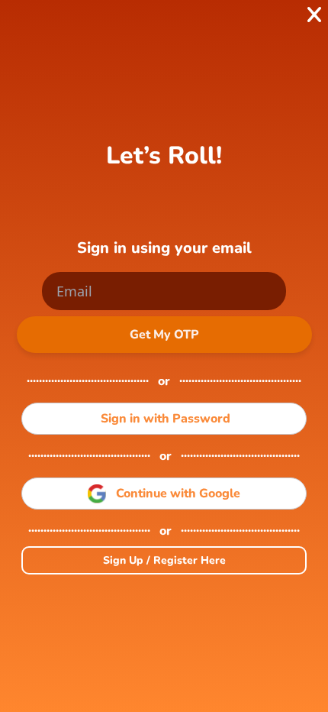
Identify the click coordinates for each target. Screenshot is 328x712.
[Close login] (314, 15)
